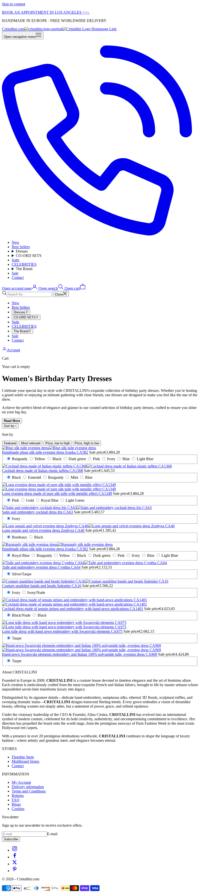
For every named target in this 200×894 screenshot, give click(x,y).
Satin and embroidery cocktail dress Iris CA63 (37, 512)
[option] (10, 443)
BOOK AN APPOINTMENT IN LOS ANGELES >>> (46, 12)
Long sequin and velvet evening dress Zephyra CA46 (43, 530)
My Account (21, 782)
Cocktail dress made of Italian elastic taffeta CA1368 (42, 470)
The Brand (24, 269)
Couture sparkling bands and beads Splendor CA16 (41, 586)
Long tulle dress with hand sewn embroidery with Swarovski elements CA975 (62, 631)
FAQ (16, 800)
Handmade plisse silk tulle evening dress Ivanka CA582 (45, 452)
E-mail (52, 834)
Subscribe (11, 839)
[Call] (100, 234)
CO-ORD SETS (28, 256)
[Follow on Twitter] (15, 864)
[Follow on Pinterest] (15, 871)
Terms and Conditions (29, 791)
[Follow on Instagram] (15, 850)
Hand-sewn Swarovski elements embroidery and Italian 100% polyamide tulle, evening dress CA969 (79, 654)
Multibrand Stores (25, 761)
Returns (18, 795)
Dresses (22, 251)
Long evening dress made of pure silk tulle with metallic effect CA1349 (57, 493)
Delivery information (28, 787)
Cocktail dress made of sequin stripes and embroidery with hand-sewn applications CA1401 (72, 609)
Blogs (16, 804)
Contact (18, 277)
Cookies (18, 809)
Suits (15, 260)
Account (13, 350)
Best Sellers (21, 247)
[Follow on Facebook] (15, 857)
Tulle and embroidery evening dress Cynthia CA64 (41, 567)
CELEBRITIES (24, 264)
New (15, 242)
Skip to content (13, 4)
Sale (15, 273)
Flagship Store (23, 757)
